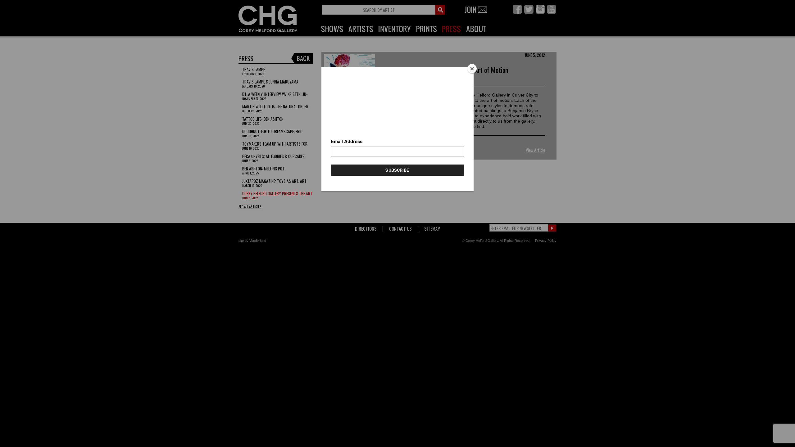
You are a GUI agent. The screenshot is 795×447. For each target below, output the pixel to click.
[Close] (472, 68)
